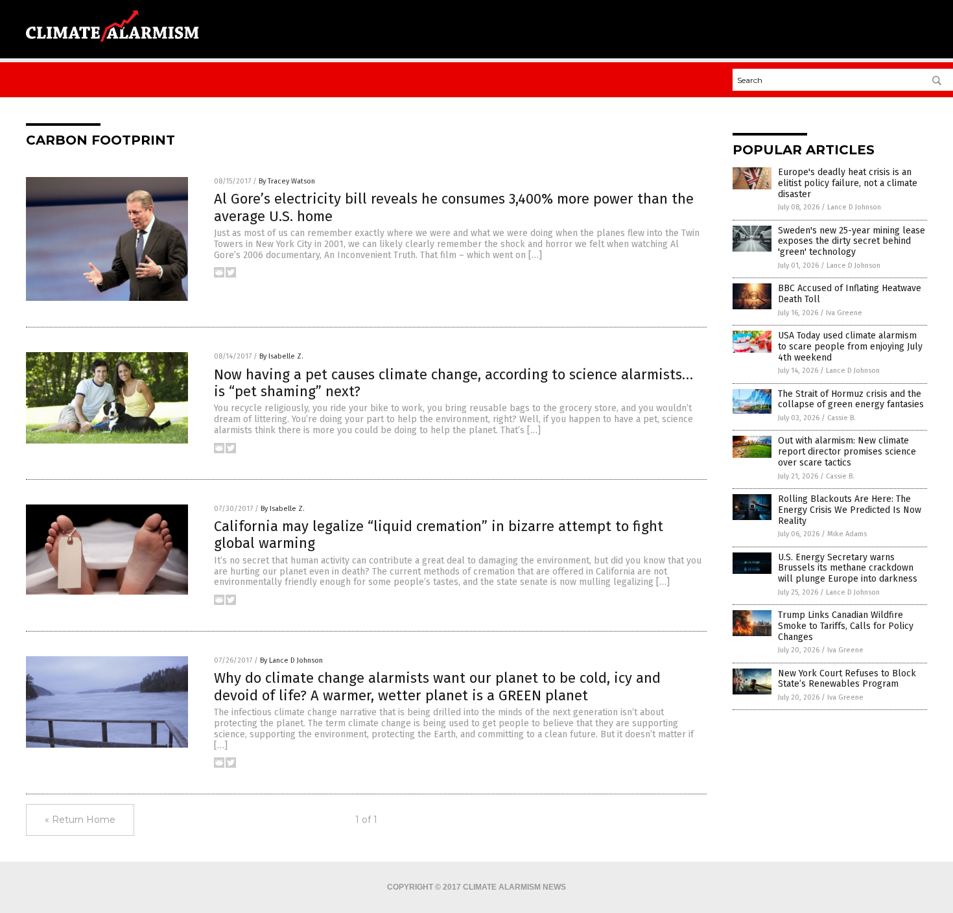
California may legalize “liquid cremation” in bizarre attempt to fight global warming (438, 534)
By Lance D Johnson (291, 660)
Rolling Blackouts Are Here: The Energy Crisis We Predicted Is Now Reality (849, 510)
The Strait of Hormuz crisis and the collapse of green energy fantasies (851, 399)
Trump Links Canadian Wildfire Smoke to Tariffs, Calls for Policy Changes (845, 626)
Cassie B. (841, 418)
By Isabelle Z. (281, 356)
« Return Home (80, 819)
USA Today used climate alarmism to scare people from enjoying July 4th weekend (850, 346)
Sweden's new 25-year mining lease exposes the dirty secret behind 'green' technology (851, 241)
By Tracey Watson (287, 181)
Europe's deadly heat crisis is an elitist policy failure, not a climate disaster (847, 183)
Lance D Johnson (854, 207)
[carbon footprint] (112, 46)
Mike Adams (847, 534)
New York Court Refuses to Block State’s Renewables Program (847, 679)
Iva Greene (844, 313)
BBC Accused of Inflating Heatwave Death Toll (849, 294)
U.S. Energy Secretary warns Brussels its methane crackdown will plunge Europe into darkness (847, 568)
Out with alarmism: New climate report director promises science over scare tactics (847, 451)
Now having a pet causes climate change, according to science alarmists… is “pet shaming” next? (453, 383)
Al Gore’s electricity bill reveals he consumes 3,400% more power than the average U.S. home (454, 207)
